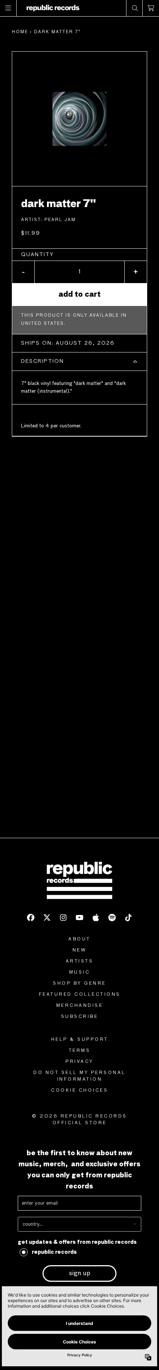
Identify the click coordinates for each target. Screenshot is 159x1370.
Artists (80, 961)
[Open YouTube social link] (79, 917)
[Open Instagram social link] (63, 917)
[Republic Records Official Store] (53, 8)
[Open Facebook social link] (31, 917)
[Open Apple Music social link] (96, 917)
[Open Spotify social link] (112, 917)
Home (20, 32)
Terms (80, 1051)
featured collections (80, 994)
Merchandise (79, 1006)
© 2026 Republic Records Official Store (79, 1119)
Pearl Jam (60, 220)
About (79, 939)
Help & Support (79, 1039)
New (79, 950)
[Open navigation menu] (8, 8)
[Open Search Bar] (134, 8)
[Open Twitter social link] (47, 917)
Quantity (37, 254)
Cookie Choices (79, 1090)
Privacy (79, 1062)
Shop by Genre (79, 983)
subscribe (79, 1017)
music (79, 972)
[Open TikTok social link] (128, 917)
